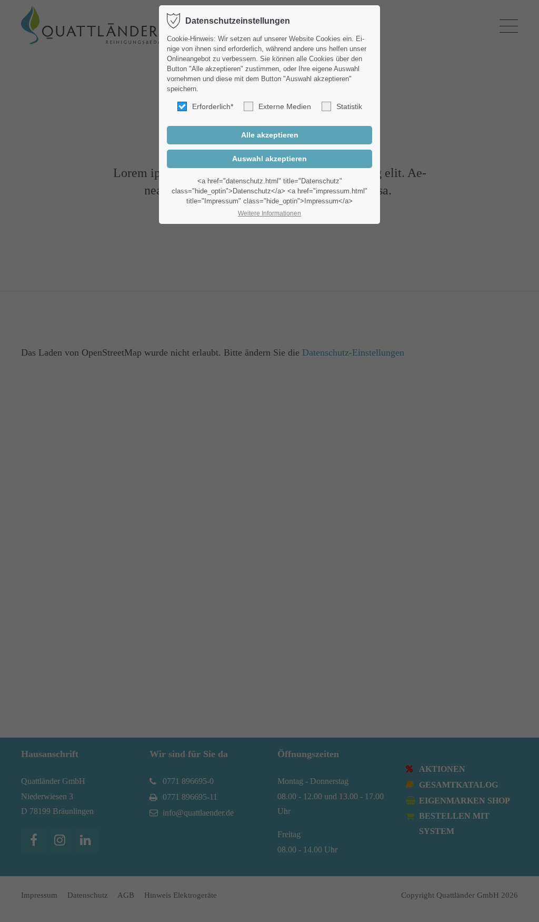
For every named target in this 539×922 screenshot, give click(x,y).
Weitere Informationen (269, 213)
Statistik (349, 106)
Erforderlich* (212, 106)
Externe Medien (284, 106)
